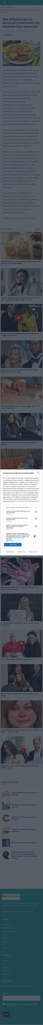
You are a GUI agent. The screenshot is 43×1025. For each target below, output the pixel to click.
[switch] (35, 512)
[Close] (39, 473)
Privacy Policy (32, 552)
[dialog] (21, 512)
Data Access (21, 552)
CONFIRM (12, 544)
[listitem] (21, 507)
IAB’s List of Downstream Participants (24, 501)
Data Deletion (10, 552)
